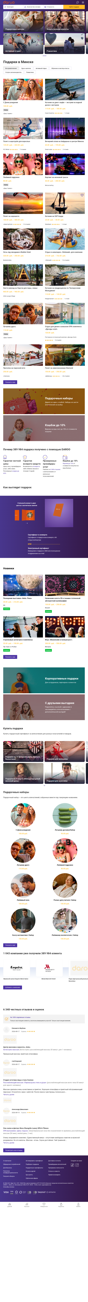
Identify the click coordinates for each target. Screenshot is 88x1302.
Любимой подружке (11, 177)
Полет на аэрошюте (11, 216)
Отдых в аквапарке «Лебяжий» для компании (63, 252)
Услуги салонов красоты (13, 72)
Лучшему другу (9, 327)
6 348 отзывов (55, 469)
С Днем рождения (10, 102)
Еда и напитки (26, 68)
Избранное (44, 1206)
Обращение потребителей (11, 1164)
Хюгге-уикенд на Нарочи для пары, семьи (20, 288)
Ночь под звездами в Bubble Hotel (17, 252)
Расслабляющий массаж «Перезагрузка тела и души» (24, 1083)
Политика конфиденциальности (10, 1171)
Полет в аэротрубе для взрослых (16, 141)
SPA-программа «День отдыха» (15, 1131)
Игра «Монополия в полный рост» (58, 640)
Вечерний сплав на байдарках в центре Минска (64, 141)
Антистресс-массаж (11, 1050)
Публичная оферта (32, 1178)
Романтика (30, 72)
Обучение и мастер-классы (60, 68)
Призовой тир (81, 979)
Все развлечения (11, 68)
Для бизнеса (7, 1168)
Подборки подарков (32, 1164)
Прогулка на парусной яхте (14, 368)
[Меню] (83, 2)
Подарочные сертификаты (34, 1168)
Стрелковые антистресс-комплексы (18, 640)
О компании (7, 1161)
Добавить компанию (12, 987)
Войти (78, 1206)
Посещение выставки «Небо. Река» (17, 598)
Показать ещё (10, 945)
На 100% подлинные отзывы (20, 1017)
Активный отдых (41, 68)
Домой (9, 1206)
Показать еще (10, 382)
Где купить (29, 1175)
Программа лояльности (56, 1168)
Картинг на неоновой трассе (56, 177)
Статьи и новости (54, 1171)
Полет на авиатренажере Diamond (59, 368)
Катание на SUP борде (54, 216)
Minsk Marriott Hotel (16, 979)
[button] (42, 55)
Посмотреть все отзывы (13, 1150)
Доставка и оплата (54, 1161)
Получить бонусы (9, 1176)
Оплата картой (30, 1171)
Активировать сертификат (34, 1161)
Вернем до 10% (68, 463)
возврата (36, 466)
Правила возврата (54, 1175)
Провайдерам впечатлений (57, 1164)
